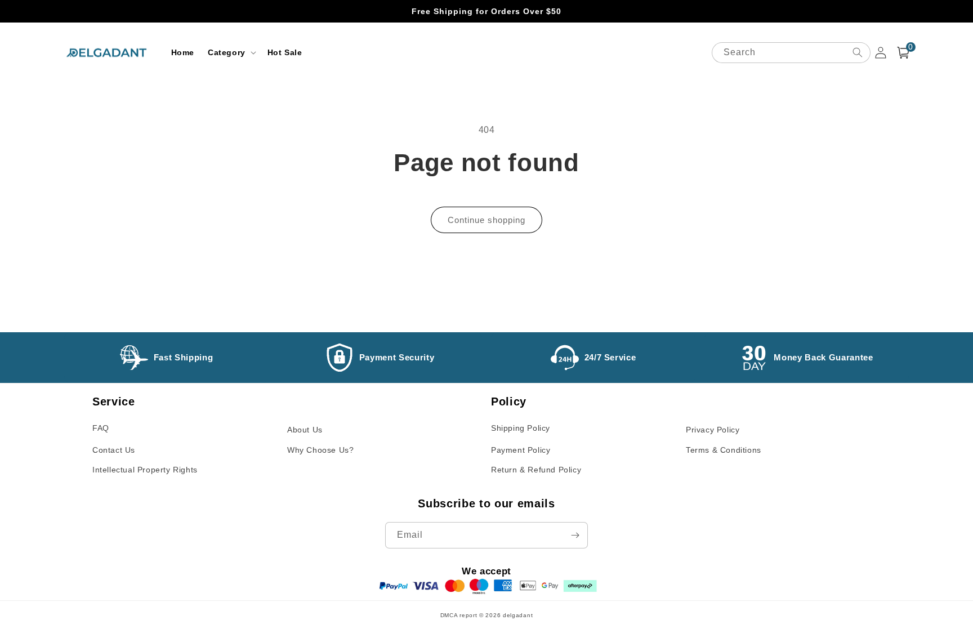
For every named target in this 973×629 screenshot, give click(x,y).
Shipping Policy (520, 427)
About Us (305, 429)
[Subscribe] (575, 535)
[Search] (857, 52)
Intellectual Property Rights (145, 469)
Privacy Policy (712, 429)
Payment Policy (520, 449)
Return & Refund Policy (536, 469)
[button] (231, 52)
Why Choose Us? (320, 449)
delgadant (518, 615)
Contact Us (113, 449)
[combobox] (791, 53)
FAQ (100, 427)
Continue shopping (486, 220)
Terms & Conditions (723, 449)
